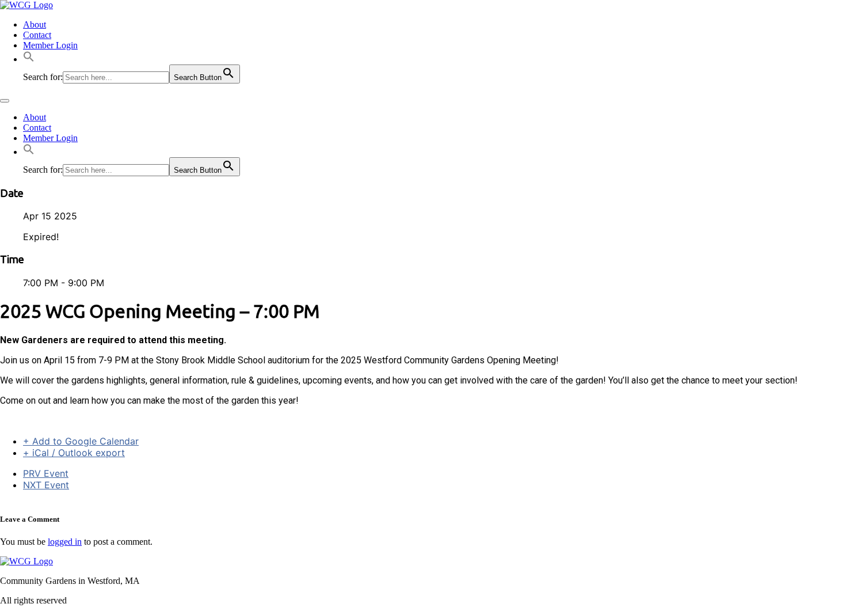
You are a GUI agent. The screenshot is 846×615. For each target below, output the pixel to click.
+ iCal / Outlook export (74, 452)
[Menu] (4, 100)
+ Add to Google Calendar (81, 441)
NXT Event (46, 485)
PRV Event (45, 473)
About (34, 24)
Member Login (50, 45)
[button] (29, 59)
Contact (37, 35)
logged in (65, 541)
